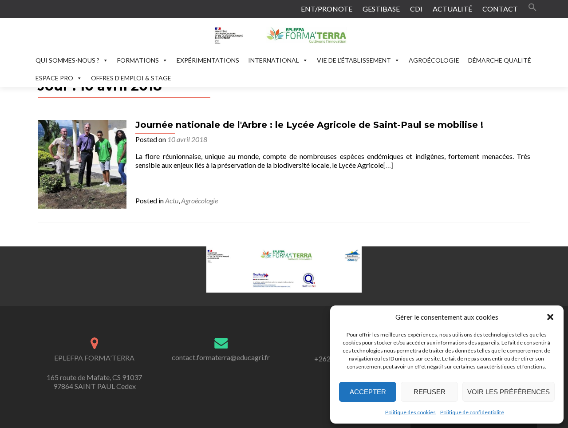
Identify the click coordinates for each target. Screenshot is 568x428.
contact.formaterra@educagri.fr (221, 357)
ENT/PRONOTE (326, 8)
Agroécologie (199, 200)
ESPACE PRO (54, 78)
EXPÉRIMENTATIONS (208, 60)
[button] (550, 317)
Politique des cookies (410, 412)
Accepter (368, 392)
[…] (388, 165)
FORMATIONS (138, 60)
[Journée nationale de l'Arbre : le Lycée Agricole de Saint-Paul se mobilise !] (82, 163)
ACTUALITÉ (452, 8)
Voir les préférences (508, 392)
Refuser (430, 392)
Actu (171, 200)
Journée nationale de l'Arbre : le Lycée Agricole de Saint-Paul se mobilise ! (309, 124)
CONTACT (500, 8)
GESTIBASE (381, 8)
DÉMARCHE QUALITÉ (499, 60)
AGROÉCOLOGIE (434, 60)
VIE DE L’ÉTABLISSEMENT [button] (354, 60)
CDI (416, 8)
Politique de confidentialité (472, 412)
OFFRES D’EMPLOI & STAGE (131, 78)
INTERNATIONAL (273, 60)
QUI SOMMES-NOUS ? (67, 60)
